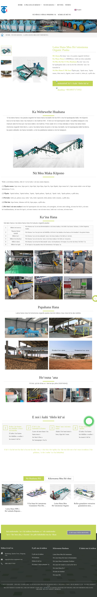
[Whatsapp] (89, 421)
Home (20, 5)
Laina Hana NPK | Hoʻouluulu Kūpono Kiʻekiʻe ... (12, 511)
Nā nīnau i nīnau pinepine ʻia (44, 14)
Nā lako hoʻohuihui (59, 571)
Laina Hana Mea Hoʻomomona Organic (60, 504)
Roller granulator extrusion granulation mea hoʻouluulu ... (84, 505)
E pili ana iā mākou (32, 5)
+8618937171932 (73, 89)
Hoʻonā (60, 5)
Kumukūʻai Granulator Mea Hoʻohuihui (58, 587)
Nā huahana (48, 5)
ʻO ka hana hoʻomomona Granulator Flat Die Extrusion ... (36, 505)
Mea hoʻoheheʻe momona (52, 589)
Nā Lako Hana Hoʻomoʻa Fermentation (65, 558)
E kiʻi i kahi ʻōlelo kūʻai (77, 83)
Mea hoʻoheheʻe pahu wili (33, 587)
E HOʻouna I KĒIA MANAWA (79, 532)
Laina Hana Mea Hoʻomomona (36, 35)
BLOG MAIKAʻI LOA (77, 584)
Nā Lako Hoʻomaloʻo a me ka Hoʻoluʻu (65, 564)
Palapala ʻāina (64, 584)
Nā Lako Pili (57, 575)
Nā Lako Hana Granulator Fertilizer (63, 561)
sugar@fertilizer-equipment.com (13, 559)
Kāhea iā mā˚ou (64, 14)
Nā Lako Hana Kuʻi (59, 568)
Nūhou (68, 5)
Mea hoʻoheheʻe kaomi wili (13, 587)
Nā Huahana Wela (50, 584)
